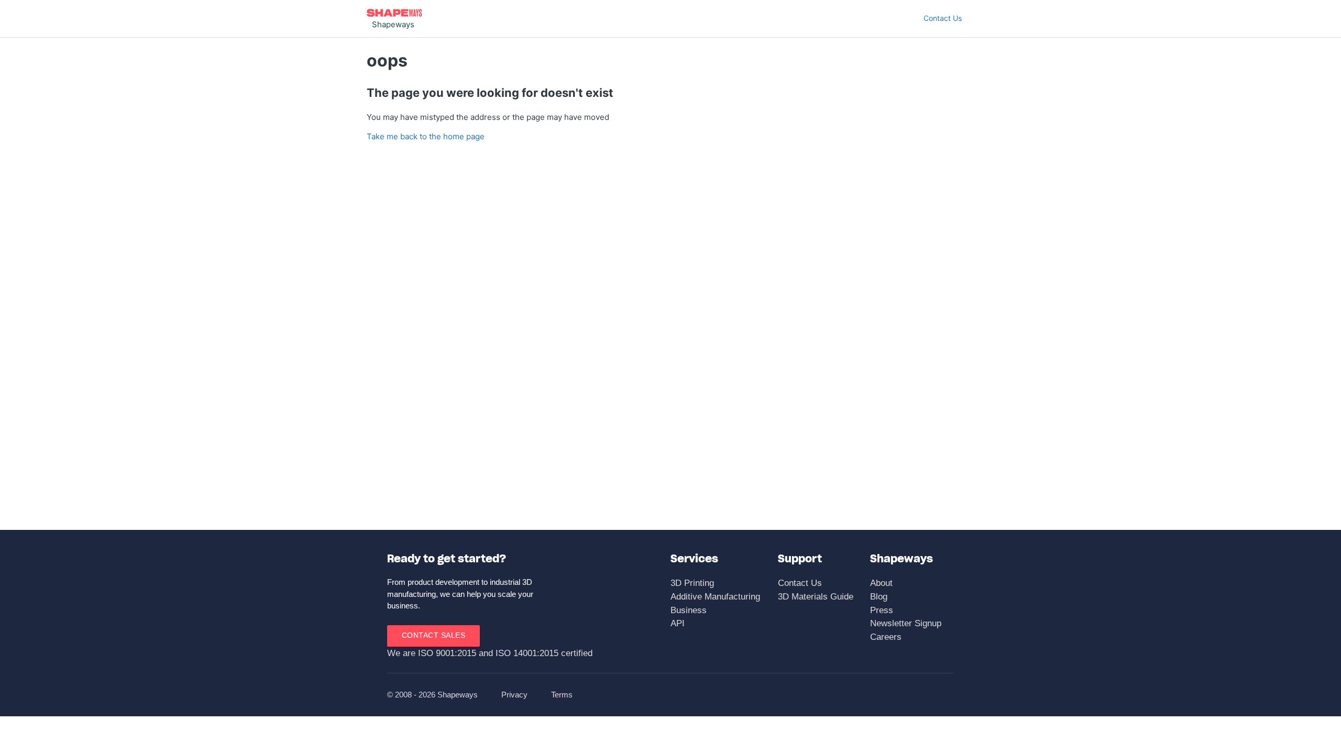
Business (688, 610)
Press (881, 610)
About (881, 583)
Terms (562, 694)
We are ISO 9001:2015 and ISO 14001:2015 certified (489, 653)
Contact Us (943, 18)
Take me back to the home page (426, 136)
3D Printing (692, 583)
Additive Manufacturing (715, 597)
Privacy (514, 694)
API (677, 623)
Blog (878, 597)
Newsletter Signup (905, 623)
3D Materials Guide (815, 597)
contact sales (434, 635)
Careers (886, 637)
